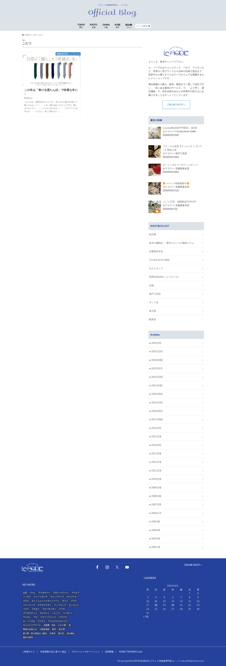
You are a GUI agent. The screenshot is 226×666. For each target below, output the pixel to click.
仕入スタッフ (156, 268)
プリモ (62, 609)
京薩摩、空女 (49, 625)
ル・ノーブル (29, 621)
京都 (151, 285)
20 (172, 605)
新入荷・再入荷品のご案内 (35, 633)
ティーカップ (60, 605)
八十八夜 (62, 625)
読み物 (129, 25)
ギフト (65, 600)
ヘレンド (56, 613)
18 (156, 605)
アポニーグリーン (61, 592)
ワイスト (41, 621)
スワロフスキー (44, 605)
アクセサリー (44, 592)
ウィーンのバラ (40, 596)
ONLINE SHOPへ (176, 104)
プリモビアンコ (30, 613)
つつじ (33, 592)
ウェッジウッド (57, 596)
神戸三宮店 (155, 293)
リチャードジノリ (48, 617)
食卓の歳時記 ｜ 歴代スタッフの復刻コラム (171, 242)
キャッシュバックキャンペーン (45, 600)
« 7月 (146, 616)
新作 (54, 629)
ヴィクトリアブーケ (32, 625)
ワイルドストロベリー (58, 621)
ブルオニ (36, 609)
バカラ (26, 609)
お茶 (25, 592)
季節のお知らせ (30, 629)
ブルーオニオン (49, 609)
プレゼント (44, 613)
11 (156, 601)
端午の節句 (28, 637)
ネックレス (74, 605)
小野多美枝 (44, 629)
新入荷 (62, 629)
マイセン (27, 617)
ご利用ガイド (28, 651)
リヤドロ (63, 617)
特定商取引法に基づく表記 (53, 651)
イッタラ (27, 596)
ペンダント (68, 613)
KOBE (117, 25)
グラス (74, 600)
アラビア (75, 592)
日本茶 (52, 633)
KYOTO (93, 25)
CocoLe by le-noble (159, 259)
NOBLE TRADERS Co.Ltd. (131, 651)
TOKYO (81, 25)
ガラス (26, 600)
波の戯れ (71, 633)
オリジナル (72, 596)
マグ (36, 617)
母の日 (61, 633)
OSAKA (106, 25)
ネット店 (153, 302)
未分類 (152, 310)
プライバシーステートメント (86, 651)
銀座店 (152, 319)
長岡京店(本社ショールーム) (163, 276)
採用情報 (109, 651)
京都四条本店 (156, 251)
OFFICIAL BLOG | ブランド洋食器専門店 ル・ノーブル (159, 661)
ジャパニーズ (29, 605)
